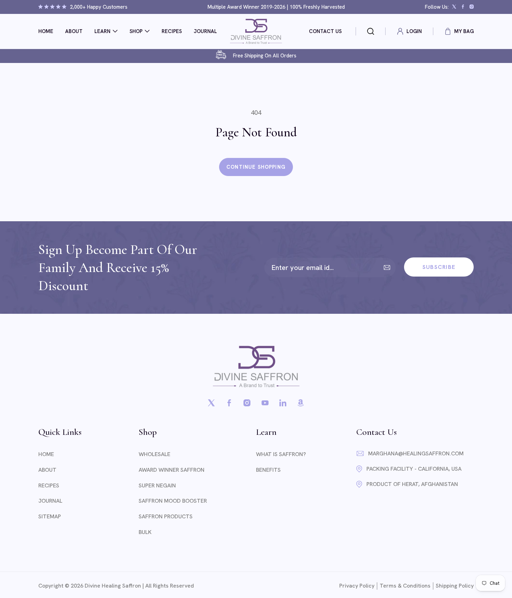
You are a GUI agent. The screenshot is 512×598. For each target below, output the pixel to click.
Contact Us (325, 31)
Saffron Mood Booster (173, 500)
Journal (50, 500)
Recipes (48, 485)
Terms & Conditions (405, 585)
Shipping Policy (455, 585)
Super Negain (157, 485)
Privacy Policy (356, 585)
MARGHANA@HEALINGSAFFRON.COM (416, 453)
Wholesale (154, 454)
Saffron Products (166, 516)
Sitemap (49, 516)
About (47, 469)
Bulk (145, 532)
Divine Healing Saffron (113, 585)
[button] (106, 31)
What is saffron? (281, 454)
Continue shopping (256, 167)
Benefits (268, 469)
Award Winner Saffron (171, 469)
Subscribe (439, 267)
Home (46, 454)
